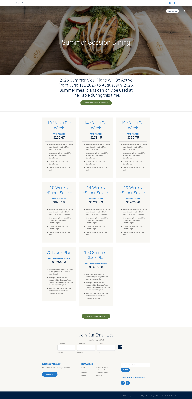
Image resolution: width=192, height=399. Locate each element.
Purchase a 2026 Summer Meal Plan (96, 103)
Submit (121, 347)
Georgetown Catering (102, 372)
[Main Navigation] (184, 11)
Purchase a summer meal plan (96, 316)
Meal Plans (84, 375)
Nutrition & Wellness (101, 370)
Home (83, 367)
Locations (84, 372)
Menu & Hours (172, 11)
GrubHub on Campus (102, 367)
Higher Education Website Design (161, 396)
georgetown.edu (22, 3)
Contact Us (49, 374)
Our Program (84, 370)
